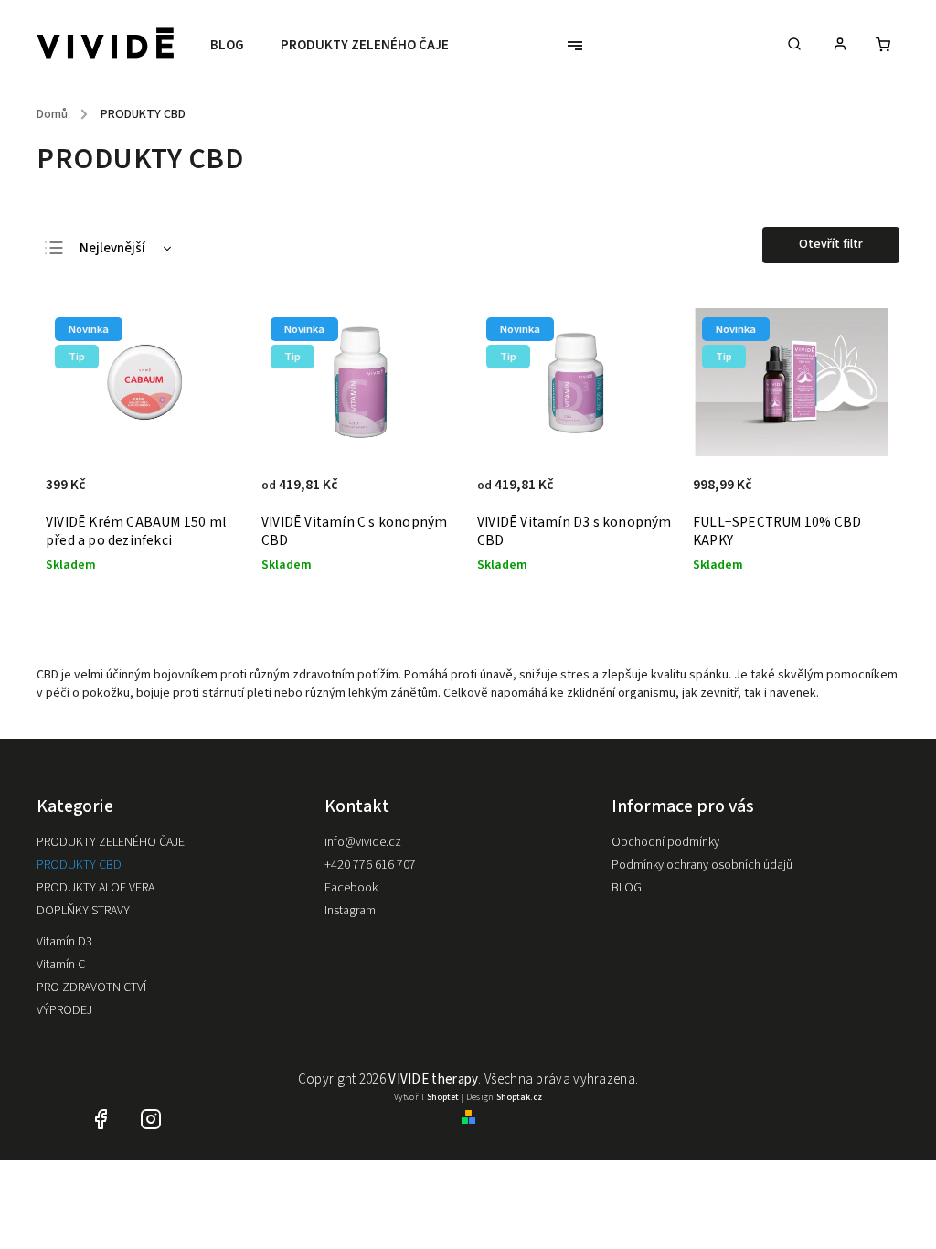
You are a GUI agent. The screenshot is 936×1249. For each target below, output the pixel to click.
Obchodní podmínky (665, 842)
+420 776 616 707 (370, 865)
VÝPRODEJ (64, 1010)
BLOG (627, 888)
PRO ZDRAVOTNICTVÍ (91, 987)
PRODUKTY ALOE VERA (95, 888)
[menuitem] (236, 45)
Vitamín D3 (64, 942)
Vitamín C (61, 964)
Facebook (351, 888)
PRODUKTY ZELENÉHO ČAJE (111, 842)
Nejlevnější (112, 248)
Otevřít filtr (831, 244)
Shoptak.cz (519, 1097)
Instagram (350, 911)
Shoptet (443, 1097)
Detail (425, 495)
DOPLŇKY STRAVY (83, 911)
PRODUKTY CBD (79, 865)
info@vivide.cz (362, 842)
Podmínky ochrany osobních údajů (702, 865)
